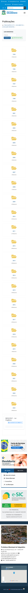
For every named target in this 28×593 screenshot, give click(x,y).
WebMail (23, 1)
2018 (14, 334)
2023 (14, 408)
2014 (14, 275)
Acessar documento (16, 422)
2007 (14, 172)
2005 (14, 143)
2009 (14, 202)
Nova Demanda (6, 505)
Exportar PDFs (17, 37)
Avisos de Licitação (10, 475)
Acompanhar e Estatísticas (18, 505)
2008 (14, 187)
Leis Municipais (9, 484)
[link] (14, 446)
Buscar (7, 37)
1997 (14, 84)
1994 (14, 54)
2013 (14, 261)
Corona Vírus (8, 481)
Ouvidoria (8, 4)
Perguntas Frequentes (18, 4)
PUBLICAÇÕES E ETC (9, 25)
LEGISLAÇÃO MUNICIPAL (8, 27)
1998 (14, 99)
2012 (14, 246)
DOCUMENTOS (19, 25)
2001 (14, 113)
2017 (14, 320)
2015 (14, 290)
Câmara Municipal (10, 478)
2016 (14, 305)
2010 (14, 216)
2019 (14, 349)
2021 (14, 378)
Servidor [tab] (21, 470)
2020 (14, 364)
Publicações (8, 21)
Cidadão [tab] (8, 470)
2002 (14, 128)
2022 (14, 393)
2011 (14, 231)
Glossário (4, 1)
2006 (14, 157)
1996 (14, 69)
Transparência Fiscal (14, 1)
